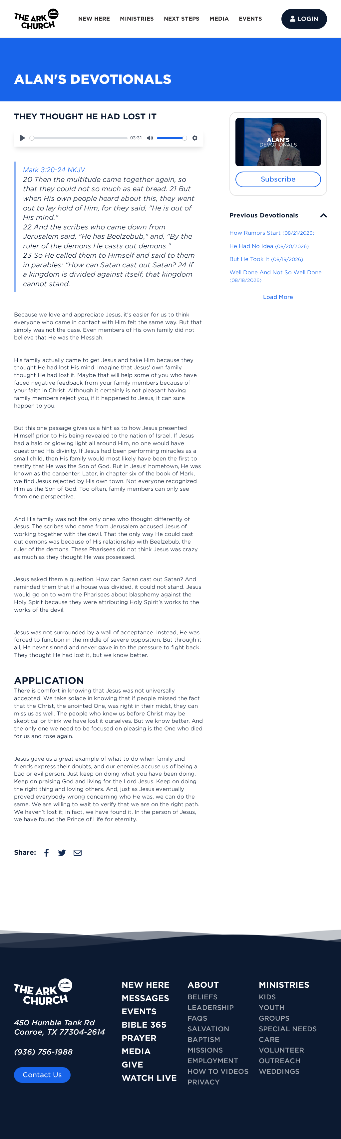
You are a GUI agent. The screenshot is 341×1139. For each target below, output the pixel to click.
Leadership (210, 1008)
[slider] (79, 138)
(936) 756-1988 (43, 1052)
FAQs (197, 1018)
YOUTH (272, 1008)
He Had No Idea (269, 246)
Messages (145, 998)
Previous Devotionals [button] (263, 215)
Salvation (208, 1029)
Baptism (203, 1040)
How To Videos (217, 1072)
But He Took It (266, 259)
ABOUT (203, 985)
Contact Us (42, 1075)
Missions (205, 1050)
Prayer (139, 1038)
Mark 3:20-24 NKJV (54, 170)
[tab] (278, 215)
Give (132, 1065)
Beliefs (202, 997)
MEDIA (219, 19)
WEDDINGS (279, 1072)
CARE (269, 1040)
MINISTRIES (137, 19)
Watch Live (149, 1078)
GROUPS (274, 1018)
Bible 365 (144, 1025)
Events (139, 1011)
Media (136, 1051)
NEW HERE (94, 19)
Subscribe (278, 179)
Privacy (203, 1082)
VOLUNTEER (281, 1050)
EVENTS (250, 19)
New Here (146, 985)
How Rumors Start (271, 233)
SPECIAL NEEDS (288, 1029)
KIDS (267, 997)
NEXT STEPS (181, 19)
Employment (212, 1061)
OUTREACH (279, 1061)
